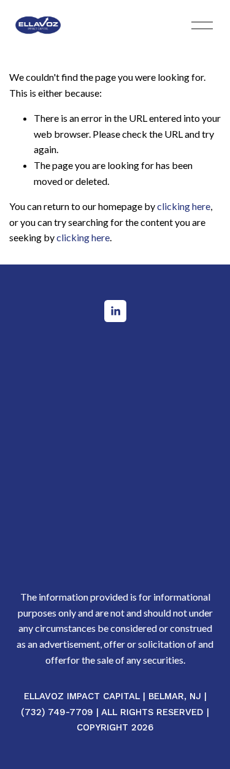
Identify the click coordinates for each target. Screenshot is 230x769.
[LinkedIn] (115, 311)
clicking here (183, 206)
